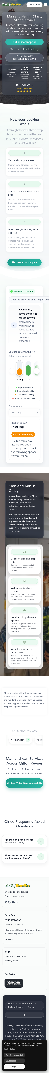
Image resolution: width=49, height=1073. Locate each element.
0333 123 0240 (13, 920)
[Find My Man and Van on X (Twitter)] (6, 902)
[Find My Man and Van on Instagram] (9, 902)
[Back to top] (24, 1015)
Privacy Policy (11, 960)
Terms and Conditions (15, 956)
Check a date (15, 406)
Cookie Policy (9, 1049)
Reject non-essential (14, 1055)
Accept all (14, 1066)
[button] (24, 841)
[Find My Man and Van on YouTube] (13, 902)
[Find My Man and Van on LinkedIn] (17, 902)
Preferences (11, 1060)
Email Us (9, 939)
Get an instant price (24, 42)
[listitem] (19, 371)
